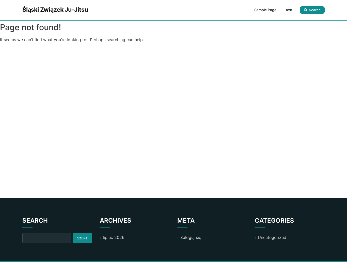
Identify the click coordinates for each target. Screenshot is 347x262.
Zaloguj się (190, 237)
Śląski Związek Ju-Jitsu (55, 9)
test (289, 10)
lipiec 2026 (113, 237)
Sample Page (265, 10)
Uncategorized (272, 237)
